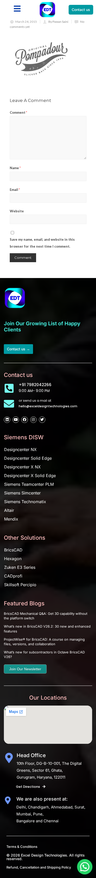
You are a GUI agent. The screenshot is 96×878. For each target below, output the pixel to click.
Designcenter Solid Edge (28, 458)
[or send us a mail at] (9, 404)
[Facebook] (24, 420)
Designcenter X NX (22, 466)
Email (15, 190)
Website (17, 211)
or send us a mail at (35, 400)
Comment (18, 112)
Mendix (11, 519)
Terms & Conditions (21, 847)
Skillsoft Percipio (20, 584)
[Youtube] (16, 420)
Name (15, 168)
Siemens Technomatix (25, 501)
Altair (9, 510)
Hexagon (13, 558)
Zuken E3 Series (19, 567)
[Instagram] (33, 420)
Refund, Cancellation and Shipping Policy (38, 867)
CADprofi (13, 576)
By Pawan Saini (58, 22)
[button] (84, 866)
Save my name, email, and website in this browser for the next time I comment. (42, 242)
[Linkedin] (7, 420)
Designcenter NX (20, 449)
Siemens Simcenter (22, 492)
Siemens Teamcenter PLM (29, 484)
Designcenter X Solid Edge (30, 475)
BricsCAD (13, 549)
